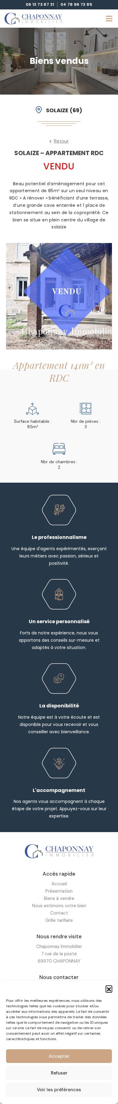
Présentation (59, 891)
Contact (59, 913)
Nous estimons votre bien (59, 906)
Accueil (59, 884)
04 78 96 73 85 (77, 4)
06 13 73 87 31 (40, 4)
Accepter (59, 1056)
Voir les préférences (59, 1090)
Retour (61, 141)
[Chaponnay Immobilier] (33, 18)
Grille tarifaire (59, 920)
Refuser (59, 1073)
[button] (109, 989)
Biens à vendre (59, 898)
